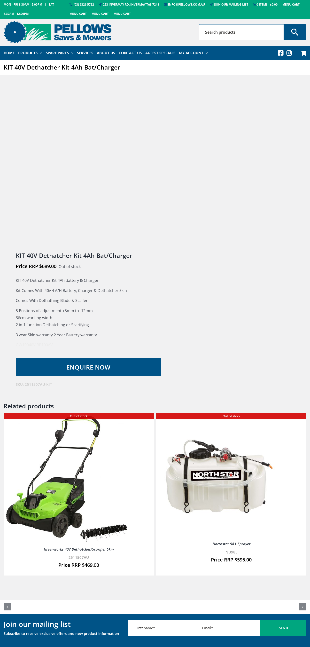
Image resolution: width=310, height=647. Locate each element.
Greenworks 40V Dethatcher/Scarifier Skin (79, 549)
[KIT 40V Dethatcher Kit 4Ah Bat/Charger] (76, 163)
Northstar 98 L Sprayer (231, 543)
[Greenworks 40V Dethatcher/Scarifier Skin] (66, 419)
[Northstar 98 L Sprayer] (219, 419)
